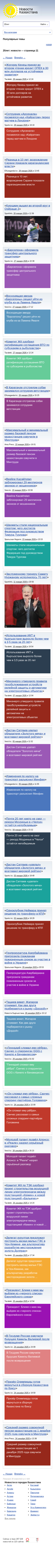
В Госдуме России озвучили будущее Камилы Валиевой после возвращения (27, 1339)
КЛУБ (46, 45)
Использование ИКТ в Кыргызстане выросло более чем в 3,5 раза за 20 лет (27, 639)
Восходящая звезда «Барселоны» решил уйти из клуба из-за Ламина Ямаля (23, 299)
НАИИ (39, 45)
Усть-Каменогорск (38, 1507)
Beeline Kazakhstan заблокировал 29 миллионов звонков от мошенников (23, 482)
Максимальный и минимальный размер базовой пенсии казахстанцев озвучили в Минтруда (26, 435)
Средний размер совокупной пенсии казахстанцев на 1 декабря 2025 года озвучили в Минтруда (27, 1431)
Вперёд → (20, 57)
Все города (10, 1518)
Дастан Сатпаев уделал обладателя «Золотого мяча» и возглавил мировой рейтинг (25, 733)
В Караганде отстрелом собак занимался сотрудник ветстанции (27, 389)
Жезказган (11, 1507)
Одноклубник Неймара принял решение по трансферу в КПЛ (25, 912)
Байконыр (11, 1504)
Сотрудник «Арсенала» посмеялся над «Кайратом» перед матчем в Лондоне (27, 117)
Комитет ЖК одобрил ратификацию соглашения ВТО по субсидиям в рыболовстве (27, 345)
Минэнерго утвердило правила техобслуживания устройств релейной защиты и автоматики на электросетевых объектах (26, 686)
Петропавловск (37, 1496)
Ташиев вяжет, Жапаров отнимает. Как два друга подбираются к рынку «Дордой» (25, 1005)
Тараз (32, 1504)
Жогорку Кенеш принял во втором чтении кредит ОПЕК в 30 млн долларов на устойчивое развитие (26, 69)
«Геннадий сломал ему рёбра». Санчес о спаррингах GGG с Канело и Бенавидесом (26, 1051)
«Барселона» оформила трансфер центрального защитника (21, 253)
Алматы (10, 1493)
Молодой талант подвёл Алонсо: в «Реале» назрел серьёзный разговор (27, 1143)
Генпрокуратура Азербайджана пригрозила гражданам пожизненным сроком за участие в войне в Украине (27, 957)
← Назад (7, 57)
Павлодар (34, 1493)
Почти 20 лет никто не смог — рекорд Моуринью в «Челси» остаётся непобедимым (25, 822)
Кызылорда (35, 1489)
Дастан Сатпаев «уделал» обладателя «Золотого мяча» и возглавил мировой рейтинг (25, 868)
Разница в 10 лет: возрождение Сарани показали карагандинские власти (27, 163)
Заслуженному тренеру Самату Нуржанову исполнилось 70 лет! (26, 575)
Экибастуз (34, 1515)
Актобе (10, 1489)
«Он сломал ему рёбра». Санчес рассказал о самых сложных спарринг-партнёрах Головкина (27, 1097)
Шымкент (34, 1511)
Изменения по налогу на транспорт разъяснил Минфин (25, 778)
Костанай (34, 1485)
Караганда (11, 1511)
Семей (33, 1500)
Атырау (10, 1500)
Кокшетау (11, 1515)
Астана (10, 1496)
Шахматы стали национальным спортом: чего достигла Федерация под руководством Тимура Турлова (26, 529)
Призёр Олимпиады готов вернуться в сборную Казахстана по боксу (26, 1385)
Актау (9, 1485)
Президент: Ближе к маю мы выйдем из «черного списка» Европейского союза (24, 1293)
